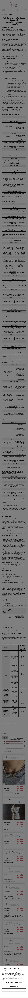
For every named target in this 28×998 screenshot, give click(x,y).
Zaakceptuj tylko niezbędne (14, 982)
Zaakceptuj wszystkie (14, 989)
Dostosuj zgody (14, 986)
